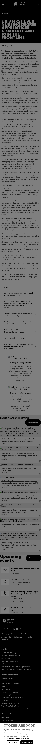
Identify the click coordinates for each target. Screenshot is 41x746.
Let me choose (13, 742)
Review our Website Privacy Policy (19, 738)
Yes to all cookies (27, 742)
